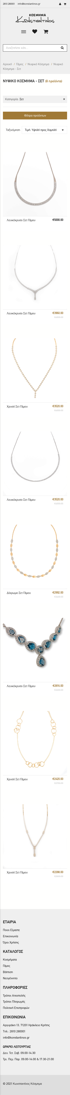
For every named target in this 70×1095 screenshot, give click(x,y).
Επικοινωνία (10, 936)
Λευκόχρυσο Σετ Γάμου (21, 220)
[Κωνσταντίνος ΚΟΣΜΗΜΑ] (35, 18)
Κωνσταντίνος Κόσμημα (27, 1083)
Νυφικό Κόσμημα (38, 64)
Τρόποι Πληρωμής (14, 1001)
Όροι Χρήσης (11, 942)
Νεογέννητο (10, 978)
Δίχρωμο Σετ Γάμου (19, 592)
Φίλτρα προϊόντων (35, 115)
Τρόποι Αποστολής (14, 995)
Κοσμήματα (10, 959)
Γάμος (19, 64)
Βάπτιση (8, 972)
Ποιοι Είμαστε (11, 930)
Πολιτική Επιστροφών (16, 1007)
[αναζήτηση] (62, 48)
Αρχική (7, 64)
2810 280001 (9, 3)
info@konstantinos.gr (29, 3)
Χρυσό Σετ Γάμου (17, 406)
